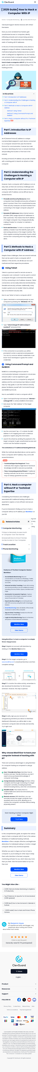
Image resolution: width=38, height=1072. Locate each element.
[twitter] (24, 1000)
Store (20, 971)
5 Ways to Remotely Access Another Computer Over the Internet (14, 533)
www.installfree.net (8, 662)
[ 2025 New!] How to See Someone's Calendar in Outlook (19, 904)
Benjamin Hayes (17, 923)
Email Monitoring (10, 608)
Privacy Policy (7, 1006)
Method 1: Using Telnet (14, 111)
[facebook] (19, 1000)
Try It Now (19, 819)
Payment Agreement (25, 1010)
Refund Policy (26, 1006)
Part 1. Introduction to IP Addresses (15, 97)
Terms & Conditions (12, 1010)
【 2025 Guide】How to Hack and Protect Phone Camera (19, 911)
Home (4, 20)
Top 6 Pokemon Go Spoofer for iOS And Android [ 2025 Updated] (19, 897)
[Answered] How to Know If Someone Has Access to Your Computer (14, 539)
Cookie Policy (17, 1006)
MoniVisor (29, 512)
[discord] (34, 1000)
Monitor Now (19, 624)
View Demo (19, 630)
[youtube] (29, 1000)
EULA (33, 1006)
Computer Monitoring (13, 20)
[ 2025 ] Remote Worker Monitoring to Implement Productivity (19, 890)
